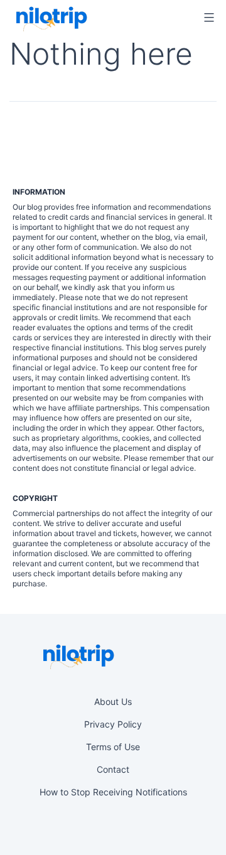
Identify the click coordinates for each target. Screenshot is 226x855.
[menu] (207, 17)
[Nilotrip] (50, 18)
